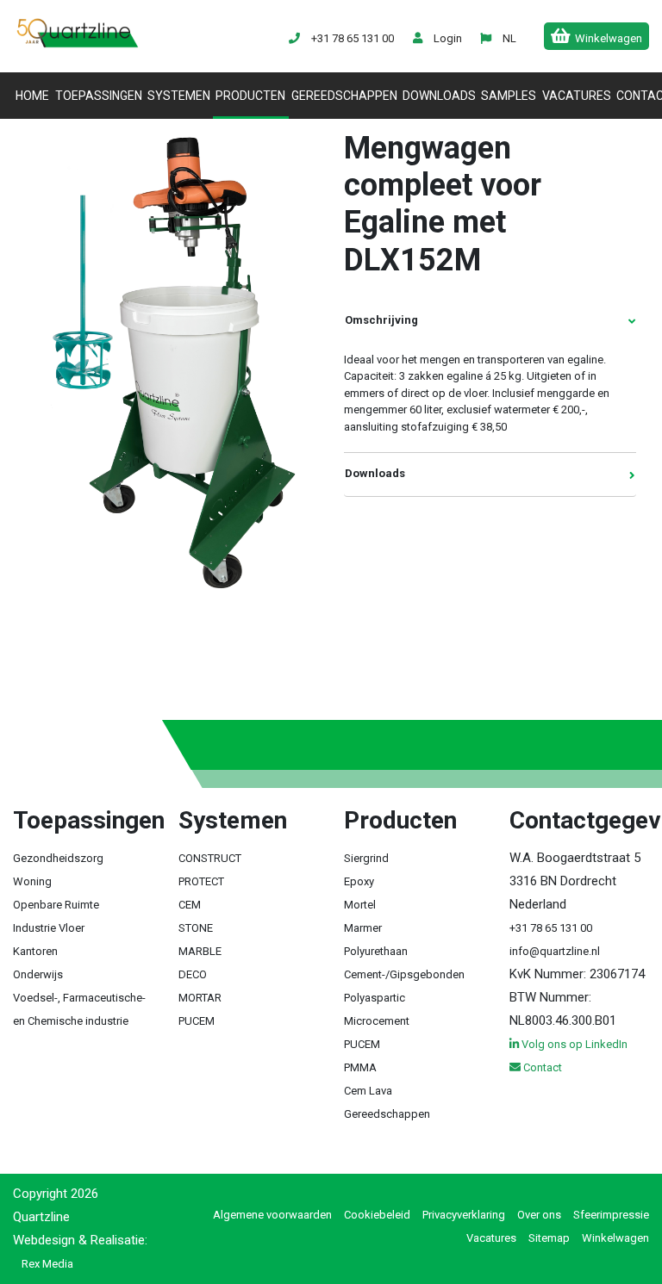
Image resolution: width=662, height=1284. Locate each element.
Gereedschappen (344, 95)
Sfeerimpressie (611, 1214)
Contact (541, 1067)
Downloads (439, 95)
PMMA (360, 1067)
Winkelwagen (615, 1237)
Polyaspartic (374, 997)
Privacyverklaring (463, 1214)
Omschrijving (381, 319)
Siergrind (366, 858)
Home (34, 95)
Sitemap (549, 1237)
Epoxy (359, 881)
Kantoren (35, 951)
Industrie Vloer (48, 927)
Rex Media (47, 1263)
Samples (508, 95)
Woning (32, 881)
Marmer (363, 927)
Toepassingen (98, 95)
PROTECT (201, 881)
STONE (195, 927)
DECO (192, 974)
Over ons (539, 1214)
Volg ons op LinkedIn (573, 1044)
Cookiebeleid (377, 1214)
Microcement (376, 1020)
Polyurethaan (376, 951)
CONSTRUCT (209, 858)
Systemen (178, 95)
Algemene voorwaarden (272, 1214)
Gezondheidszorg (58, 858)
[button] (508, 38)
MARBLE (200, 951)
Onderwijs (38, 974)
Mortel (360, 904)
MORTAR (200, 997)
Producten (250, 95)
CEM (189, 904)
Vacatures (576, 95)
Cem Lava (368, 1090)
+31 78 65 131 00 (550, 927)
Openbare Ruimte (56, 904)
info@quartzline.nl (554, 951)
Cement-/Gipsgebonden (404, 974)
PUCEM (196, 1020)
